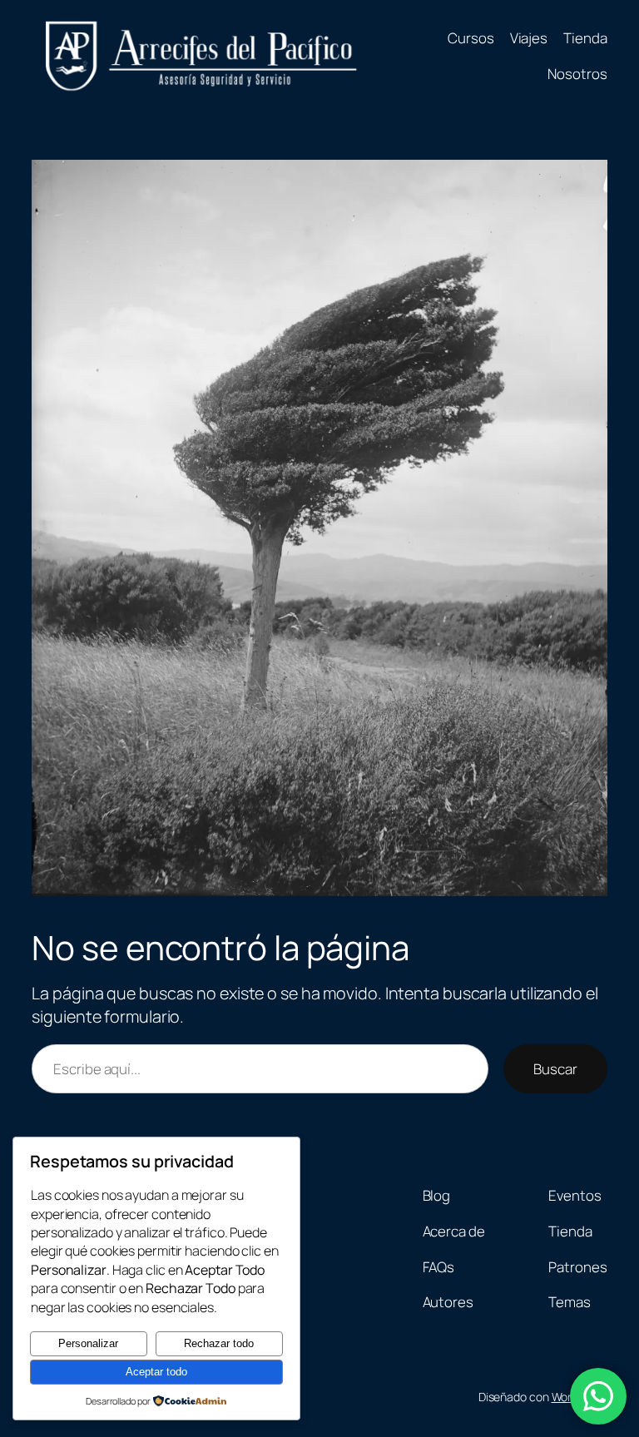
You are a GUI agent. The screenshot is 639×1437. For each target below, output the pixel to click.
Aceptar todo (156, 1371)
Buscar (555, 1068)
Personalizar (88, 1343)
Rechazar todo (219, 1343)
